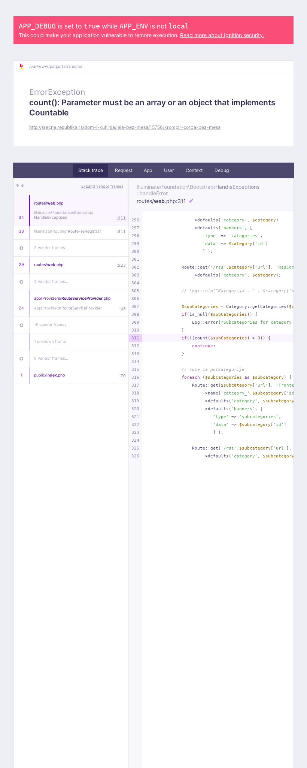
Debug (222, 170)
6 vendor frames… (51, 358)
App (148, 170)
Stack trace (90, 170)
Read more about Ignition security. (222, 35)
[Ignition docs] (24, 66)
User (169, 170)
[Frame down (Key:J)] (23, 187)
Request (123, 170)
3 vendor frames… (51, 247)
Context (194, 170)
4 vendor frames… (51, 281)
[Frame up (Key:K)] (17, 187)
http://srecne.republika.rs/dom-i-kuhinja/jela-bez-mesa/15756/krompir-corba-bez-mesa (125, 127)
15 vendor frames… (52, 325)
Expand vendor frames (102, 186)
